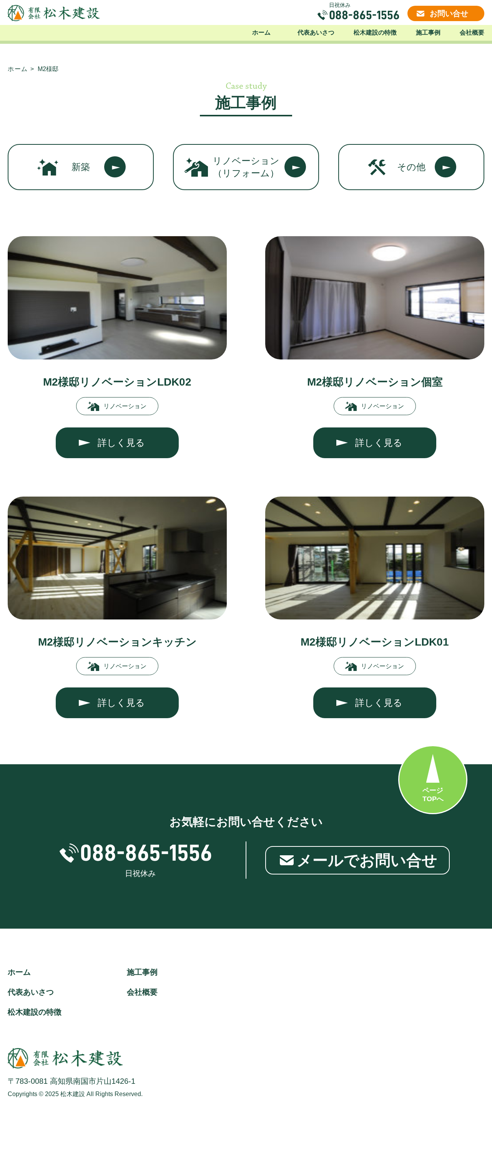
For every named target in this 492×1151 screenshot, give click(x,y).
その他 (411, 167)
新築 (80, 167)
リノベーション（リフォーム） (246, 167)
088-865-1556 (364, 15)
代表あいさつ (316, 32)
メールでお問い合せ (367, 860)
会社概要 (472, 32)
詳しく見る (121, 442)
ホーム (261, 32)
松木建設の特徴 (375, 32)
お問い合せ (449, 13)
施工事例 (428, 32)
